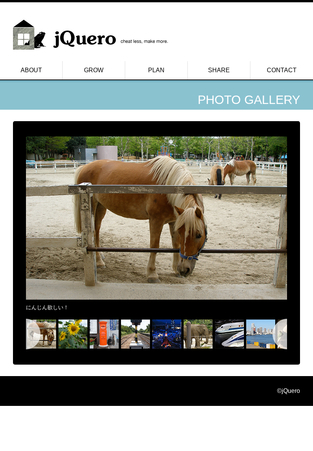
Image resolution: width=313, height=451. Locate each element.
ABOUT (31, 70)
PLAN (156, 70)
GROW (93, 70)
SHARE (219, 70)
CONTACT (282, 70)
